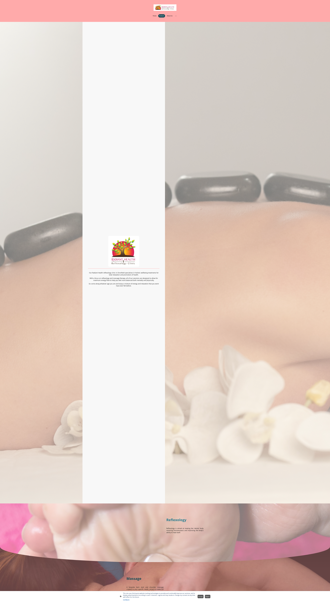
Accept (200, 596)
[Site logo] (165, 7)
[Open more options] (176, 16)
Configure (126, 600)
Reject (208, 596)
